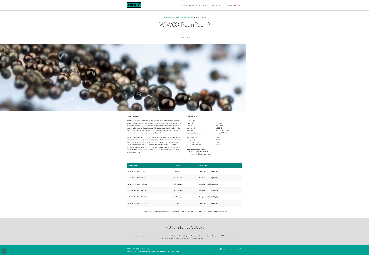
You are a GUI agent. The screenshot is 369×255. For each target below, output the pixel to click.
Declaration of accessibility (234, 249)
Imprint (212, 249)
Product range (175, 17)
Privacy (218, 249)
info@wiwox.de (174, 251)
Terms (223, 249)
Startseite (165, 17)
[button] (4, 251)
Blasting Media (187, 17)
